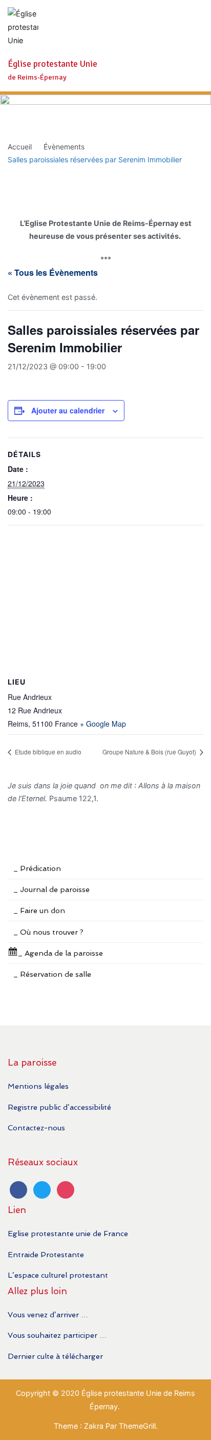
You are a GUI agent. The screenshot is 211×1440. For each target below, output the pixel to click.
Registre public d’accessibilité (59, 1107)
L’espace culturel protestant (58, 1275)
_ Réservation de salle (52, 974)
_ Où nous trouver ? (48, 931)
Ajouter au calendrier (67, 410)
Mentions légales (38, 1086)
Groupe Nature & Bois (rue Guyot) (150, 751)
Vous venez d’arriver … (48, 1314)
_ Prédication (37, 868)
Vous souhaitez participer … (57, 1335)
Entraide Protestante (46, 1254)
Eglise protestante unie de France (68, 1233)
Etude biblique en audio (47, 751)
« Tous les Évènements (53, 272)
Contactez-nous (36, 1127)
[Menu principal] (192, 45)
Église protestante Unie (52, 64)
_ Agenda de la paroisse (60, 953)
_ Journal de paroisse (51, 889)
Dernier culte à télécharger (55, 1356)
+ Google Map (103, 723)
